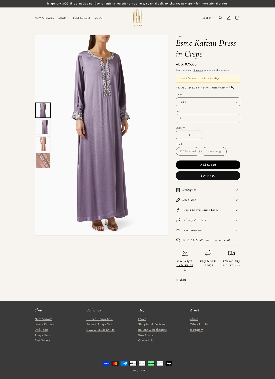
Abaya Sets (42, 335)
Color (179, 94)
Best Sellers (42, 340)
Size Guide (145, 335)
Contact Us (145, 340)
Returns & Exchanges (152, 329)
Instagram (196, 329)
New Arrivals (43, 319)
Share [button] (183, 280)
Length (179, 144)
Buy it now (208, 176)
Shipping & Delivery (152, 324)
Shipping (198, 70)
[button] (63, 18)
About (194, 319)
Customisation (184, 267)
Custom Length (214, 151)
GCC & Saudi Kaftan (100, 329)
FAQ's (142, 319)
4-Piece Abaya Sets (99, 324)
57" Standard (187, 151)
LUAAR (142, 370)
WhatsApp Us (199, 324)
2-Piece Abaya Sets (99, 319)
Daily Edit (41, 329)
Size (178, 111)
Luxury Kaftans (44, 324)
